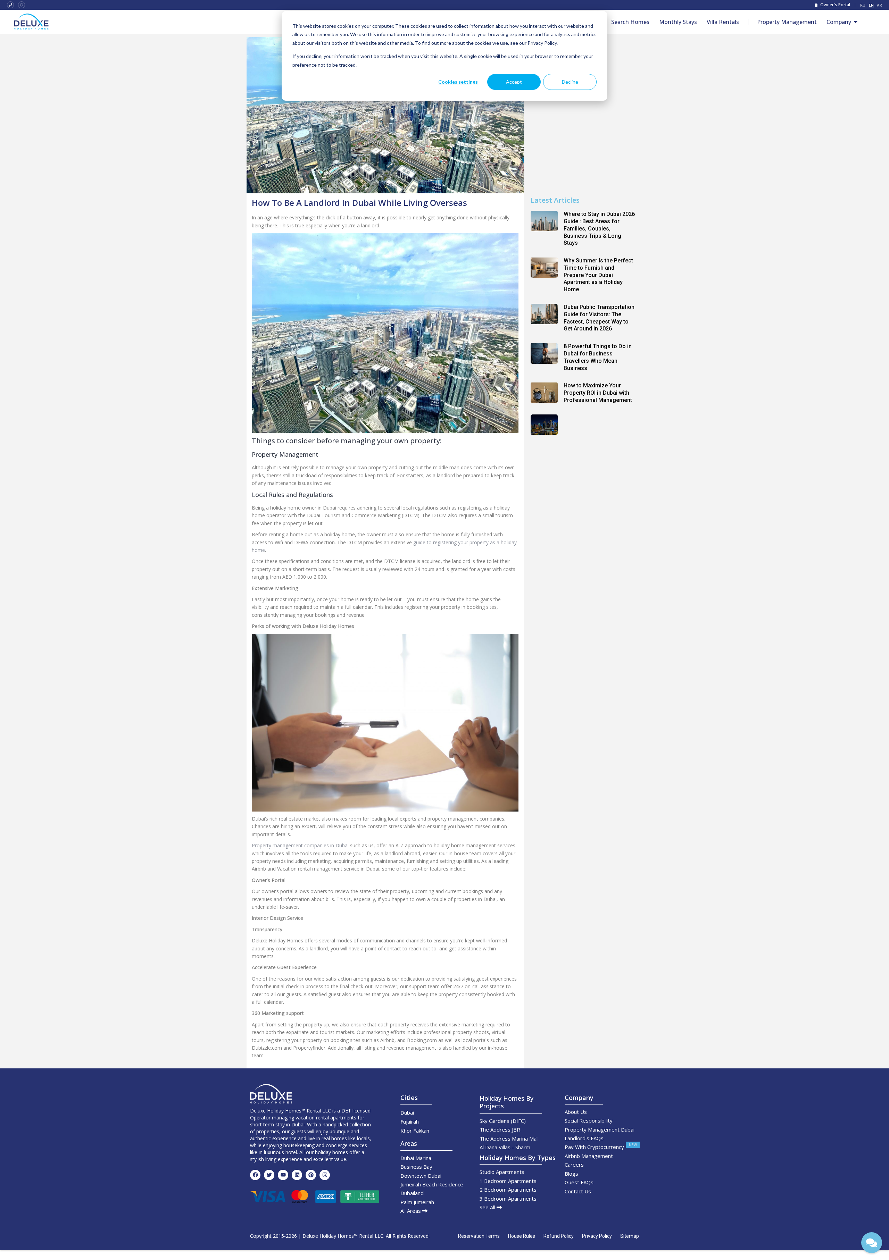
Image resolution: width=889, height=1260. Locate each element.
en (871, 5)
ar (879, 5)
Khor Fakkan (414, 1130)
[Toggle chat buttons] (871, 1242)
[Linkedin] (297, 1175)
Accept (514, 82)
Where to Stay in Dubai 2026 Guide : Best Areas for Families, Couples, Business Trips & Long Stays (599, 228)
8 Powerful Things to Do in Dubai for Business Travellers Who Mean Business (598, 357)
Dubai (407, 1112)
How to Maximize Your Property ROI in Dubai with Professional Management (598, 392)
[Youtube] (283, 1175)
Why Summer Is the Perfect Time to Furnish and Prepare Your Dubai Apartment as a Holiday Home (598, 275)
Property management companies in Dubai (300, 845)
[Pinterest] (311, 1175)
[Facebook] (255, 1175)
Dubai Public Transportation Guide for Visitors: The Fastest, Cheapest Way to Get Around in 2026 (599, 318)
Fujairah (409, 1121)
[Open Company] (855, 22)
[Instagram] (324, 1175)
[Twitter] (269, 1175)
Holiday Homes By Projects (506, 1102)
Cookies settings (458, 82)
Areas (408, 1143)
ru (863, 5)
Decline (570, 82)
